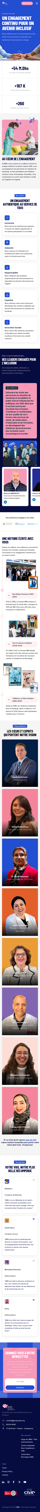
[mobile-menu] (36, 3)
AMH (18, 1507)
